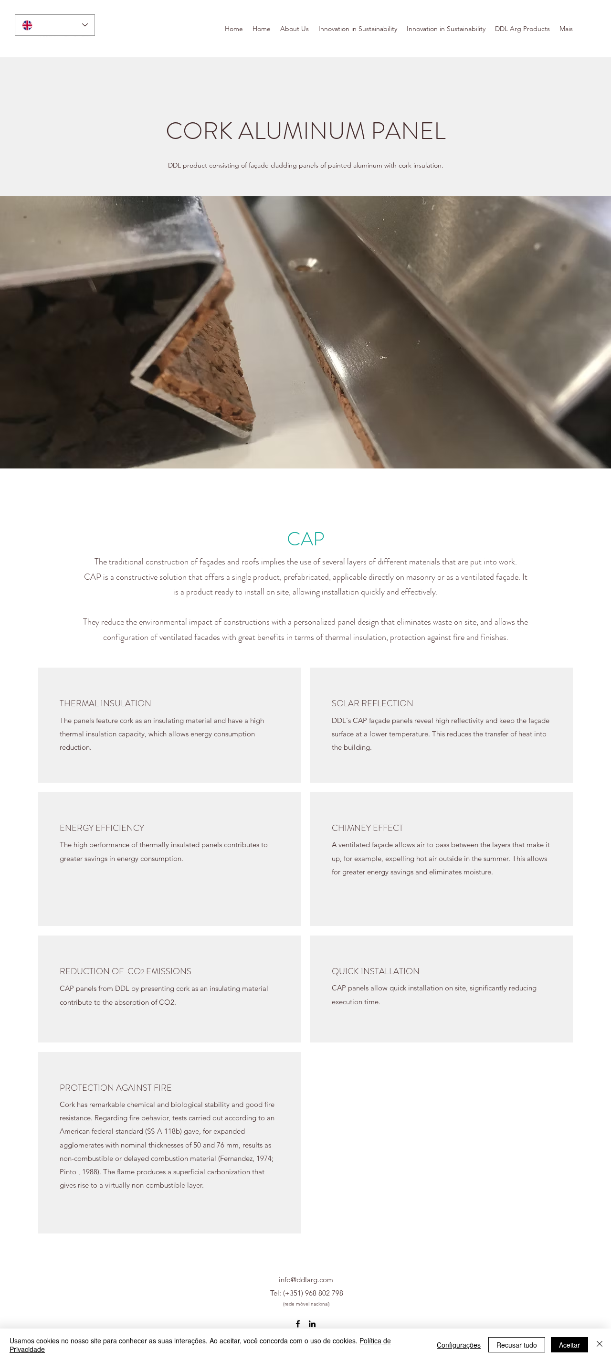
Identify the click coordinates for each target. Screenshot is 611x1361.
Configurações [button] (459, 1345)
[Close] (599, 1344)
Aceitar (569, 1345)
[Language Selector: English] (55, 25)
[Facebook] (298, 1324)
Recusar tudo (516, 1345)
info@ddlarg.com (306, 1279)
